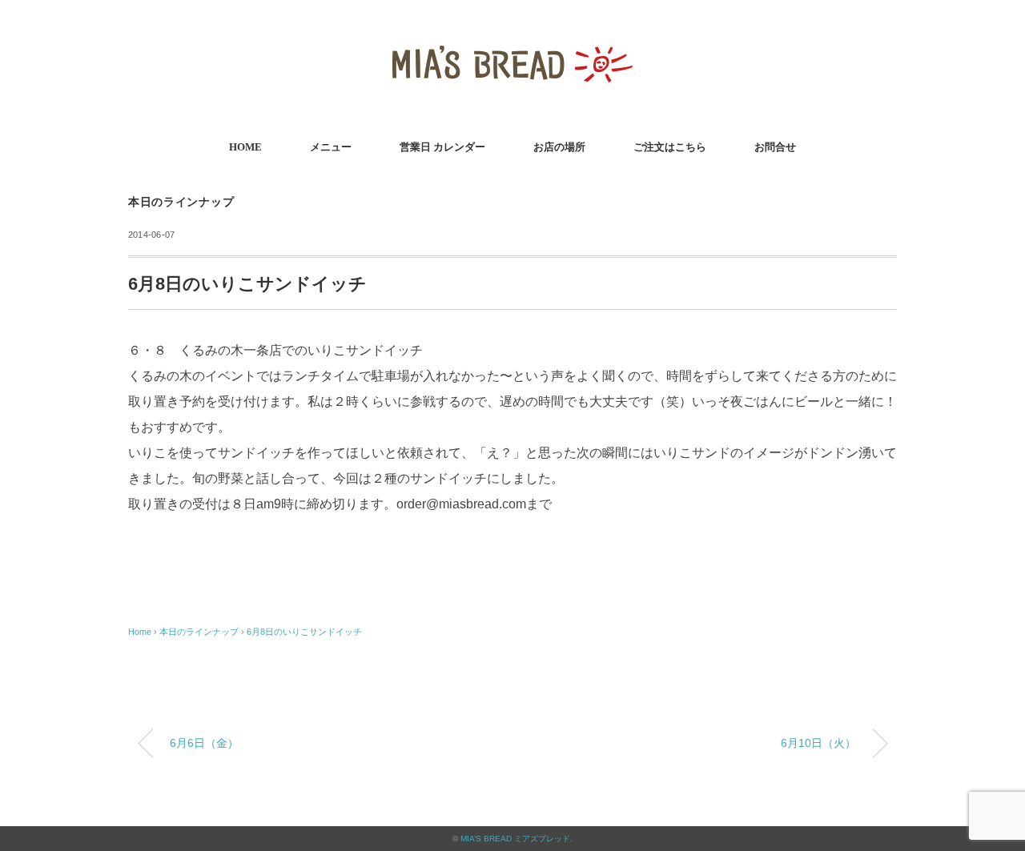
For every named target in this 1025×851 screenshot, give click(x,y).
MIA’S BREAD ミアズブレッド (515, 838)
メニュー (331, 147)
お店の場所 (559, 147)
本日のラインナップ (181, 202)
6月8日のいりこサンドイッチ (304, 631)
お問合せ (775, 147)
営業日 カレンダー (442, 147)
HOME (245, 147)
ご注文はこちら (669, 147)
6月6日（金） (204, 743)
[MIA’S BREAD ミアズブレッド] (512, 35)
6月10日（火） (818, 743)
